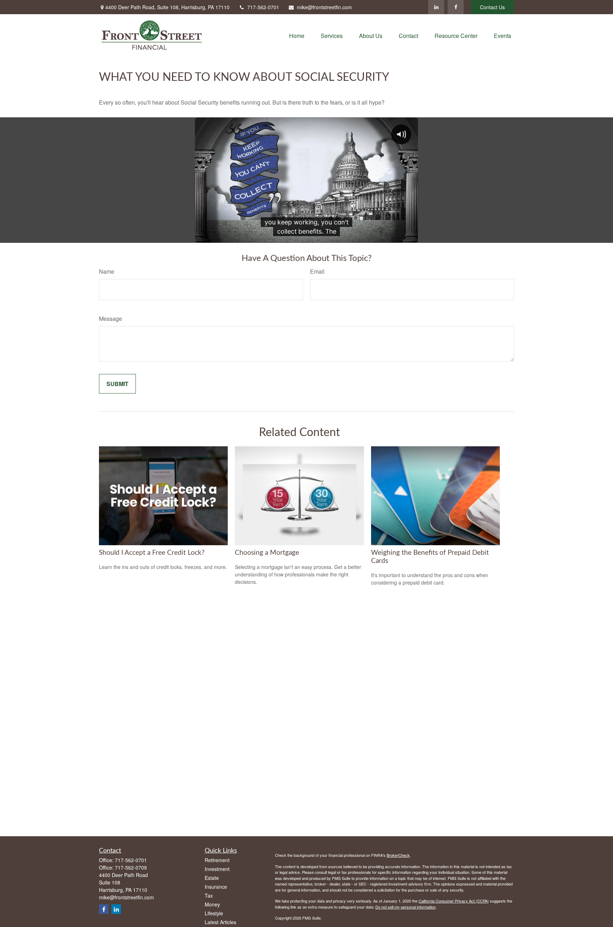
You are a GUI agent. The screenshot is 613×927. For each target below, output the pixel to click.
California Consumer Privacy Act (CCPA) (454, 901)
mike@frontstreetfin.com (324, 7)
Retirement (217, 860)
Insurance (216, 886)
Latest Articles (220, 922)
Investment (217, 868)
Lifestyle (214, 913)
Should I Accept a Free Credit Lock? (152, 552)
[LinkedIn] (436, 7)
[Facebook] (456, 7)
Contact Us (492, 7)
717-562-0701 (263, 7)
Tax (209, 895)
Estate (212, 877)
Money (212, 904)
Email (317, 271)
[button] (296, 35)
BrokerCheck (398, 855)
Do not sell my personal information (405, 907)
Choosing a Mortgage (267, 552)
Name (106, 271)
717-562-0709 (131, 867)
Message (110, 318)
